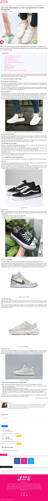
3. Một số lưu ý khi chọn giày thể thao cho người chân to (15, 70)
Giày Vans (8, 63)
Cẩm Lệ (10, 402)
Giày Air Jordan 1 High (10, 66)
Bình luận (5, 426)
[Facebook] (21, 495)
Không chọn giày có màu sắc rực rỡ (13, 57)
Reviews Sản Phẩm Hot (6, 466)
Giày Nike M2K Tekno (10, 67)
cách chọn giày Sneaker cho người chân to (32, 75)
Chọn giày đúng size (10, 58)
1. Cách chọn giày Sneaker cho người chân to (13, 55)
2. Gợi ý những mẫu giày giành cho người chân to (14, 62)
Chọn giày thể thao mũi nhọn (12, 59)
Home (2, 5)
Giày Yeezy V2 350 (9, 68)
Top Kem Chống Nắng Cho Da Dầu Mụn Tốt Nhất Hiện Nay (14, 470)
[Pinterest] (27, 495)
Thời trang (6, 5)
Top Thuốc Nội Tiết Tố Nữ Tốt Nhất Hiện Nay (10, 472)
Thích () (19, 435)
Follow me (4, 454)
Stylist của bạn (12, 5)
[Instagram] (24, 495)
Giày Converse (9, 65)
